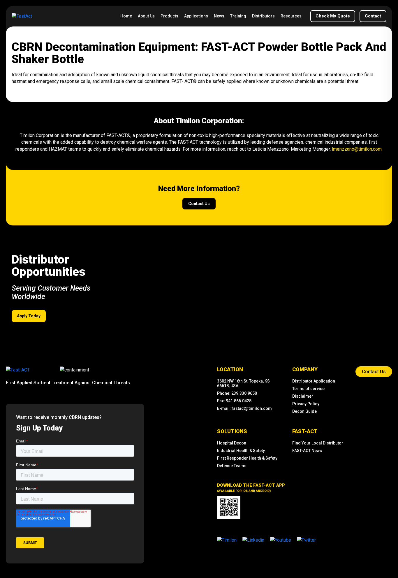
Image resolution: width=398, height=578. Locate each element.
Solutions (232, 431)
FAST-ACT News (307, 450)
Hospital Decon (231, 443)
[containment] (74, 370)
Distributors (263, 16)
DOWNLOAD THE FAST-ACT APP (251, 488)
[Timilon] (227, 540)
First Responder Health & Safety (247, 458)
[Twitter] (306, 540)
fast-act (305, 431)
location (230, 369)
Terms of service (308, 388)
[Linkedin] (253, 540)
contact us (199, 203)
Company (305, 369)
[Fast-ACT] (18, 370)
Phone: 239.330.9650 (237, 393)
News (219, 16)
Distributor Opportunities (48, 266)
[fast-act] (18, 369)
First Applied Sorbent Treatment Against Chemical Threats (68, 382)
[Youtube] (280, 540)
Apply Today (28, 316)
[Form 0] (75, 495)
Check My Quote (333, 16)
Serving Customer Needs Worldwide (51, 292)
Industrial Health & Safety (241, 450)
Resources (291, 16)
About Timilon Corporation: (199, 121)
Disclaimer (302, 396)
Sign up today (39, 428)
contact (373, 16)
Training (238, 16)
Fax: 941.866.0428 (234, 401)
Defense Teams (231, 465)
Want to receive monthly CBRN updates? (59, 417)
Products (169, 16)
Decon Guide (304, 411)
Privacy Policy (305, 403)
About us (146, 16)
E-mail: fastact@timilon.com (244, 408)
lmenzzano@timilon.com (356, 149)
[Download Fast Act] (228, 507)
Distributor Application (313, 381)
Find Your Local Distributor (317, 443)
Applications (196, 16)
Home (126, 16)
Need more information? (199, 188)
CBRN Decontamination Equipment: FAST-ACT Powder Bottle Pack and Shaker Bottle (199, 53)
